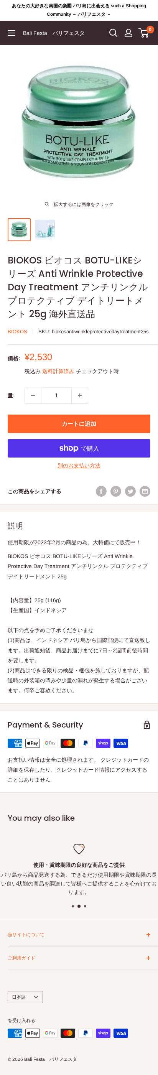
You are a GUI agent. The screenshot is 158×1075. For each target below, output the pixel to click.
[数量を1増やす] (80, 395)
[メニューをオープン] (11, 33)
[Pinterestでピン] (115, 491)
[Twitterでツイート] (130, 491)
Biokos (17, 331)
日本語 (19, 997)
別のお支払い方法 (79, 466)
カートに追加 (79, 423)
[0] (144, 33)
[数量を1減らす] (33, 395)
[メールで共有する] (145, 491)
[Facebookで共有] (101, 491)
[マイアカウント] (128, 33)
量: (11, 395)
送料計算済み (58, 371)
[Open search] (113, 33)
